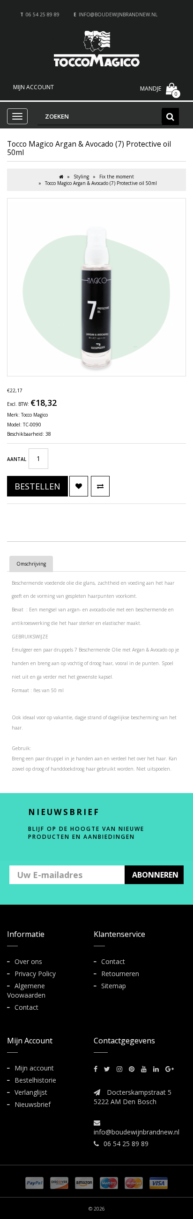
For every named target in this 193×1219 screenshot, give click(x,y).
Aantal (16, 459)
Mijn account (34, 1067)
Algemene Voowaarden (26, 990)
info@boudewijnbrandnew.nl (118, 14)
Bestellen (37, 486)
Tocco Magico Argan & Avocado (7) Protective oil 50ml (101, 183)
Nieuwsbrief (33, 1104)
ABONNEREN (155, 875)
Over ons (28, 961)
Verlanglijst (31, 1092)
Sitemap (113, 985)
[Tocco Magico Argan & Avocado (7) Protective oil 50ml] (96, 287)
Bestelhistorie (35, 1080)
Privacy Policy (35, 973)
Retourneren (120, 973)
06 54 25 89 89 (42, 14)
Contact (26, 1007)
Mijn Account (33, 87)
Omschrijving (31, 563)
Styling (81, 176)
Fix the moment (116, 176)
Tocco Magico (34, 414)
